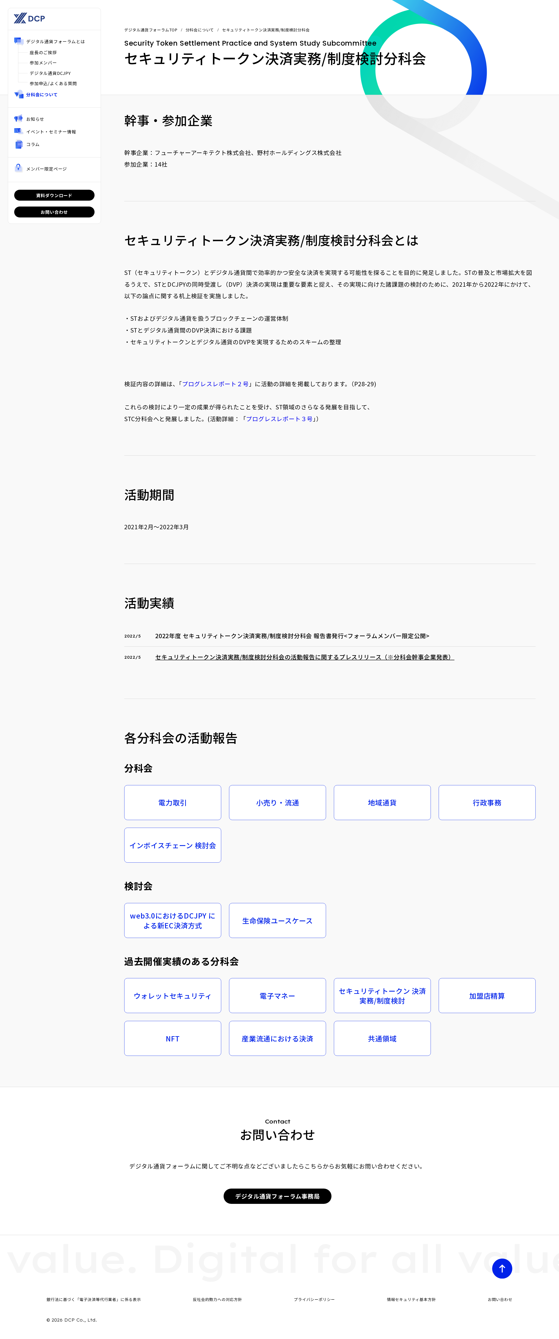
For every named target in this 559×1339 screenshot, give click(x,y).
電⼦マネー (277, 996)
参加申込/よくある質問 (53, 83)
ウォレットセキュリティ (173, 996)
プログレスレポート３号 (279, 418)
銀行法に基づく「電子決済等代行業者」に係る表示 (94, 1299)
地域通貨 (382, 802)
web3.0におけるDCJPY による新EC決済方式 (173, 920)
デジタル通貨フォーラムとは (55, 41)
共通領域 (382, 1038)
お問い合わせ (54, 212)
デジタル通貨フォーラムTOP (151, 30)
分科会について (42, 94)
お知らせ (35, 119)
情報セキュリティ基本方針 (411, 1299)
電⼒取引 (172, 802)
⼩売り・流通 (277, 802)
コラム (33, 144)
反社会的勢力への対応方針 (217, 1299)
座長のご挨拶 (43, 52)
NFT (172, 1038)
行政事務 (487, 802)
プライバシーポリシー (314, 1299)
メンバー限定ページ (46, 168)
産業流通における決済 (277, 1038)
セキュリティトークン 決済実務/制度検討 (382, 996)
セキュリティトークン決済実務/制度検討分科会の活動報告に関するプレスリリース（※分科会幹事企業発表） (304, 657)
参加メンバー (43, 62)
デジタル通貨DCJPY (50, 73)
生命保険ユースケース (277, 920)
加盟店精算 (487, 996)
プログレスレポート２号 (215, 383)
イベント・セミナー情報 (51, 131)
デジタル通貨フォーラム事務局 (277, 1196)
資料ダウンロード (54, 195)
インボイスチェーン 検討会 (172, 845)
